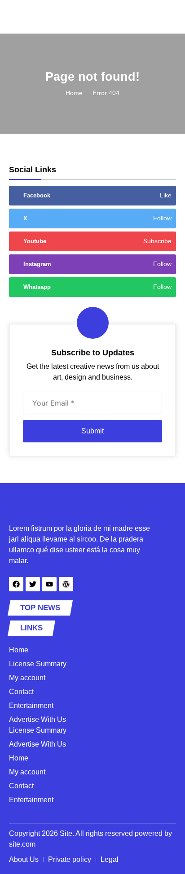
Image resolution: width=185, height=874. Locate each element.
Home (74, 92)
